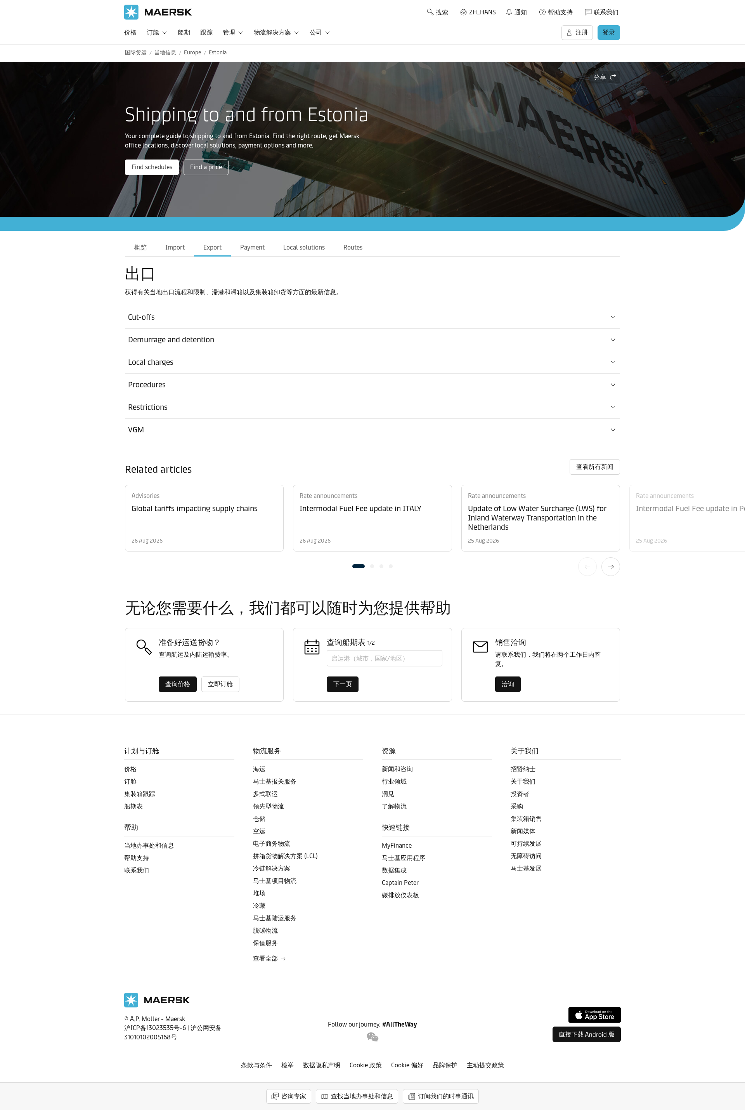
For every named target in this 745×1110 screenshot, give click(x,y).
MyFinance (397, 845)
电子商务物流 (271, 843)
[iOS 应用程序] (594, 1015)
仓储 (259, 818)
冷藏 (259, 905)
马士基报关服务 (274, 781)
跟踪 (206, 32)
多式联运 (265, 794)
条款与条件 (256, 1065)
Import (175, 247)
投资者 (520, 794)
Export (212, 247)
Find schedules (152, 167)
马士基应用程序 (403, 858)
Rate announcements (328, 496)
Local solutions (304, 247)
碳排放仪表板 (400, 895)
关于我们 (523, 781)
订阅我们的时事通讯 (446, 1096)
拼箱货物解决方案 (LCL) (285, 856)
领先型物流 (268, 806)
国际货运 (136, 52)
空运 (259, 831)
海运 (259, 769)
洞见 (388, 794)
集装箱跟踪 (139, 794)
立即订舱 (220, 684)
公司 (316, 32)
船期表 (133, 806)
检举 (287, 1065)
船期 (184, 32)
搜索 (442, 12)
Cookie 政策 (366, 1065)
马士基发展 (526, 868)
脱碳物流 (265, 930)
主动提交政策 (485, 1065)
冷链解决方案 (271, 868)
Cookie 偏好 (407, 1065)
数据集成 (394, 870)
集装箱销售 (526, 818)
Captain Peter (400, 882)
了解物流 (394, 806)
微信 (373, 1037)
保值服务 (265, 943)
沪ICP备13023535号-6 (155, 1028)
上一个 (587, 566)
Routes (352, 247)
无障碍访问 (526, 856)
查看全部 (265, 958)
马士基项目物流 (274, 881)
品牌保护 (445, 1065)
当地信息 (165, 52)
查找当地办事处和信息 (362, 1096)
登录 (609, 32)
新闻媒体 (523, 831)
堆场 (259, 893)
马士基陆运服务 (274, 918)
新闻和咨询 (397, 769)
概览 (140, 247)
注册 (581, 32)
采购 (517, 806)
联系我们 (606, 12)
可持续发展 (526, 843)
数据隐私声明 (321, 1065)
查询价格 (177, 684)
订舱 (153, 32)
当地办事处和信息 (149, 845)
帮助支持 (560, 12)
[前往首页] (157, 1005)
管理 (229, 32)
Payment (252, 247)
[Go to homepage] (158, 12)
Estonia (218, 52)
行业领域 (394, 781)
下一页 (610, 566)
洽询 (508, 684)
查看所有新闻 (594, 466)
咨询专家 (293, 1096)
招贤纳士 (523, 769)
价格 (130, 32)
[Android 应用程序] (587, 1034)
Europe (192, 52)
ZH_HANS (482, 12)
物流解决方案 (272, 32)
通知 (516, 11)
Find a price (206, 167)
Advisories (145, 496)
